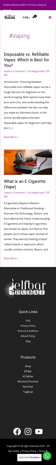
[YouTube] (39, 431)
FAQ (28, 320)
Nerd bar (28, 386)
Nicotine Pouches (28, 381)
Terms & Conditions (28, 330)
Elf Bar (28, 371)
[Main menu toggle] (50, 17)
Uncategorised (35, 71)
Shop (28, 366)
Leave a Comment (14, 71)
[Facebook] (17, 431)
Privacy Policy (28, 325)
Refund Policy (28, 336)
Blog (28, 341)
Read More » (11, 137)
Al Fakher (28, 376)
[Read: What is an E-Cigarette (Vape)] (28, 162)
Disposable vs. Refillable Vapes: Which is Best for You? (26, 60)
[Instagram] (28, 431)
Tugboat (28, 392)
